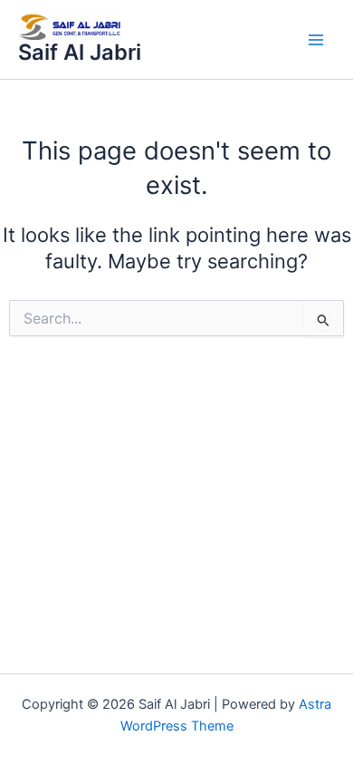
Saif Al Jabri (79, 52)
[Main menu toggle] (316, 40)
